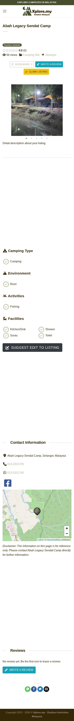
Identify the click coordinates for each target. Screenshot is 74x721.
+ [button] (67, 528)
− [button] (67, 533)
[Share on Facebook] (34, 689)
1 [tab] (26, 138)
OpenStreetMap (53, 539)
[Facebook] (8, 485)
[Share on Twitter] (40, 689)
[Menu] (5, 11)
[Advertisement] (37, 210)
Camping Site (31, 54)
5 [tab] (47, 138)
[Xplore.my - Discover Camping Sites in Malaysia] (37, 11)
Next (68, 110)
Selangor (50, 54)
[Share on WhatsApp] (27, 689)
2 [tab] (31, 138)
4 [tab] (41, 138)
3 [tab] (36, 138)
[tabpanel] (37, 110)
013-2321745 (15, 464)
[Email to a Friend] (46, 689)
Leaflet (40, 539)
